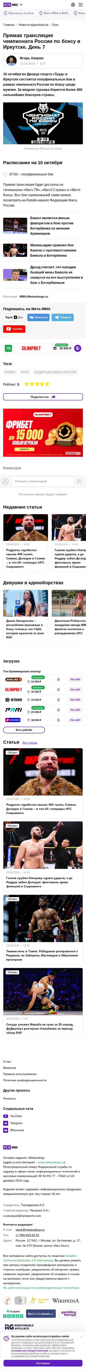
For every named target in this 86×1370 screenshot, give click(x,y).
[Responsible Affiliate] (19, 1327)
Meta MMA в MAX (56, 13)
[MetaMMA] (14, 1148)
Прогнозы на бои (21, 13)
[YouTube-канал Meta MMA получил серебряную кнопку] (20, 1300)
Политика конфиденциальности (25, 1080)
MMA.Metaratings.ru (34, 296)
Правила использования (20, 1074)
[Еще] (80, 5)
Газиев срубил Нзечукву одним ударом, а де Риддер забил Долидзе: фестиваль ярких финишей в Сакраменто (39, 882)
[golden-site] (39, 1300)
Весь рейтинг (24, 730)
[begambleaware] (41, 1313)
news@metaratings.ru (30, 1229)
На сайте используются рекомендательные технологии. (41, 1287)
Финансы (9, 1098)
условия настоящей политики (29, 1350)
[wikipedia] (66, 1300)
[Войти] (73, 5)
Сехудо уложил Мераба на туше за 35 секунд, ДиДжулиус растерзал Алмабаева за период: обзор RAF (39, 1028)
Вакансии (9, 1067)
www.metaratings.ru (51, 1162)
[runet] (7, 1300)
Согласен (43, 1363)
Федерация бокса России (55, 372)
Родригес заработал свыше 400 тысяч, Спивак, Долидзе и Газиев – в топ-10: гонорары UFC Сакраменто (25, 558)
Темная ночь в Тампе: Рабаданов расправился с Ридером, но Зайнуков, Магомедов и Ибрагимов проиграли (42, 955)
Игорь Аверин (32, 58)
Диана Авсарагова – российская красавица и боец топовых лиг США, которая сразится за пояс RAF (25, 629)
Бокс (25, 372)
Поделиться (40, 396)
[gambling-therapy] (68, 1313)
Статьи (11, 742)
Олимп (10, 372)
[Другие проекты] (13, 5)
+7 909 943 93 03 (27, 1235)
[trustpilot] (13, 1313)
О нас (7, 1061)
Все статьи (30, 742)
